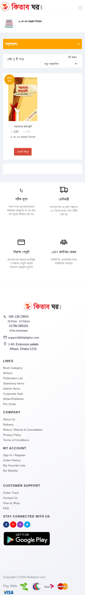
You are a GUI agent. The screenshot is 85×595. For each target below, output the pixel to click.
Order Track (11, 492)
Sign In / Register (14, 455)
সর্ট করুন (72, 57)
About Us (9, 419)
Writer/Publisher (13, 399)
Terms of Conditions (16, 440)
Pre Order (9, 404)
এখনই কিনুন (22, 151)
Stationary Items (13, 383)
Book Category (12, 368)
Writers (7, 373)
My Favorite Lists (14, 465)
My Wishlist (10, 470)
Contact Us (10, 498)
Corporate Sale (13, 393)
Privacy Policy (12, 434)
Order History (12, 460)
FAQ (6, 508)
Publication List (13, 378)
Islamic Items (11, 388)
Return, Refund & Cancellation (23, 429)
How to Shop (11, 503)
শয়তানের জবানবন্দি (23, 126)
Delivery (8, 424)
